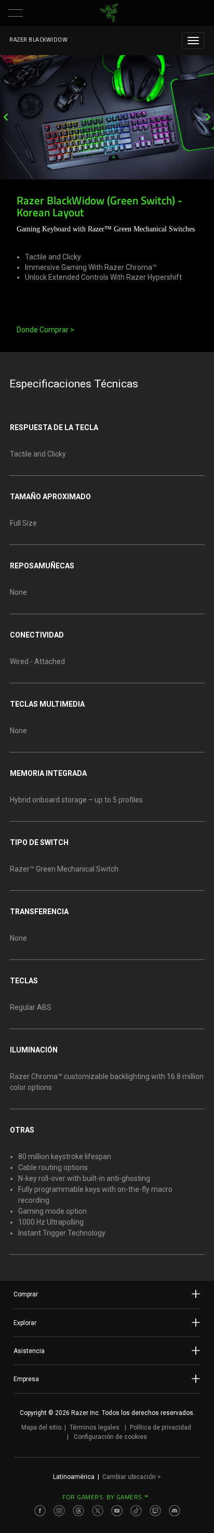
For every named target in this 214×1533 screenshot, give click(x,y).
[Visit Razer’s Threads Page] (78, 1510)
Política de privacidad (160, 1427)
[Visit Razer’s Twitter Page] (97, 1510)
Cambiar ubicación (131, 1476)
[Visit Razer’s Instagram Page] (59, 1510)
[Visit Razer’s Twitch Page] (155, 1510)
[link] (109, 13)
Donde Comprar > (45, 330)
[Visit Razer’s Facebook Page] (40, 1510)
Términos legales (94, 1427)
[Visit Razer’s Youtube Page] (117, 1510)
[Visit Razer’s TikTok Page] (136, 1510)
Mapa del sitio (41, 1427)
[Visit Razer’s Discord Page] (174, 1510)
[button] (15, 13)
